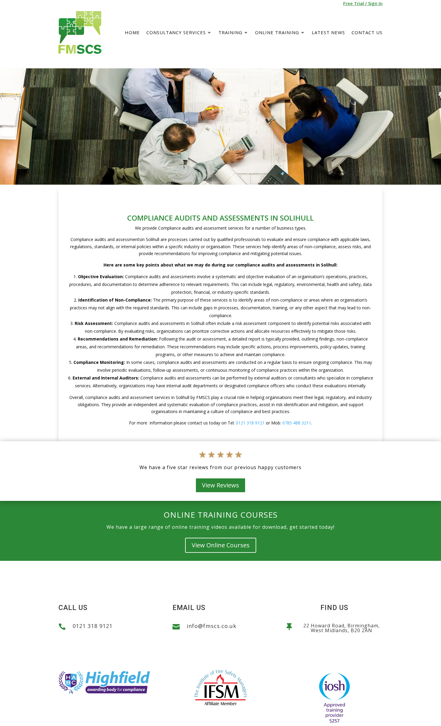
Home (132, 32)
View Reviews (220, 485)
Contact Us (367, 32)
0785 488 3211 (296, 423)
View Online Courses (221, 545)
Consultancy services (176, 32)
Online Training (277, 32)
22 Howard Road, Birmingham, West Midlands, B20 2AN (341, 628)
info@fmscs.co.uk (211, 625)
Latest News (328, 32)
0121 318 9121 (250, 423)
